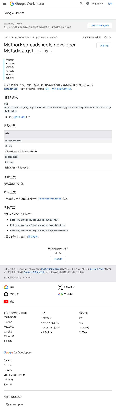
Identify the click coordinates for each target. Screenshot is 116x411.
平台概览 (8, 322)
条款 (6, 397)
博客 (81, 318)
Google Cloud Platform (14, 375)
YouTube (83, 332)
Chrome (7, 365)
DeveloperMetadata (50, 198)
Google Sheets (14, 13)
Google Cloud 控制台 (50, 327)
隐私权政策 (16, 397)
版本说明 (8, 331)
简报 (81, 323)
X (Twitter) (84, 327)
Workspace (35, 4)
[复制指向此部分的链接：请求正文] (19, 177)
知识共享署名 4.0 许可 (50, 269)
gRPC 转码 (19, 117)
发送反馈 (104, 45)
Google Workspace (20, 37)
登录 (110, 3)
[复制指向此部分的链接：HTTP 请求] (21, 98)
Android (7, 360)
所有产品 (8, 384)
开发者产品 (9, 326)
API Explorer (47, 332)
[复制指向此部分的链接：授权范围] (19, 207)
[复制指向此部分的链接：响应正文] (19, 192)
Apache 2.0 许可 (97, 269)
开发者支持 (9, 336)
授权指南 (32, 236)
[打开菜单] (5, 3)
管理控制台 (46, 318)
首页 (6, 37)
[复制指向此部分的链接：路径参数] (19, 126)
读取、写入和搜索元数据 (58, 88)
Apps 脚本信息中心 (50, 323)
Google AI (8, 379)
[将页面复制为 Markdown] (46, 51)
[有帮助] (105, 37)
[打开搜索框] (81, 3)
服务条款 (8, 341)
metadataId (10, 88)
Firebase (8, 370)
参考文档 (53, 37)
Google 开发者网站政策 (34, 272)
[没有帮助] (110, 37)
